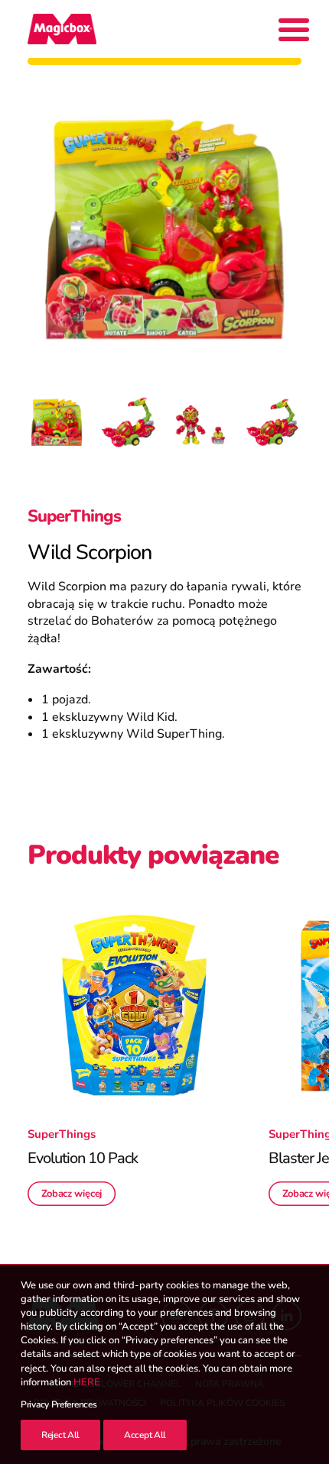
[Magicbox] (62, 29)
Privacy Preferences (58, 1404)
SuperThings (74, 516)
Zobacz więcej (72, 1194)
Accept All (145, 1435)
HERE (86, 1382)
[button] (134, 1005)
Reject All (60, 1435)
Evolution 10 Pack (83, 1158)
